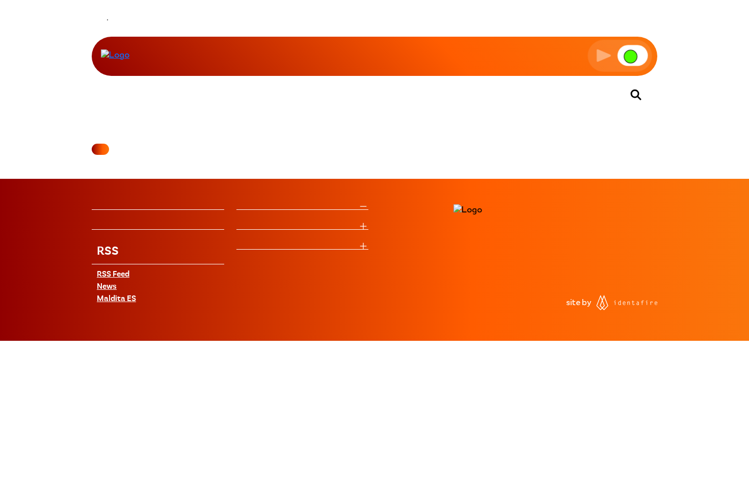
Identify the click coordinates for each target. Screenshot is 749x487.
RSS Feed (113, 274)
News (107, 287)
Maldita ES (116, 299)
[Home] (115, 55)
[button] (620, 55)
